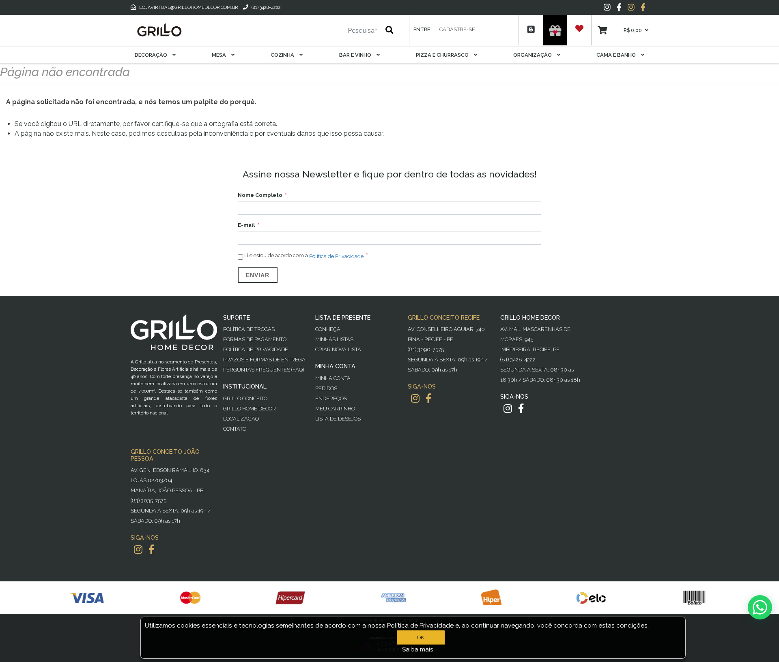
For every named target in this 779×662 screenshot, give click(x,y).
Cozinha (283, 55)
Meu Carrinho (335, 409)
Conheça (327, 329)
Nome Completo (260, 195)
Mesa (219, 55)
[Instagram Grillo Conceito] (631, 7)
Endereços (331, 398)
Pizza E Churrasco (443, 55)
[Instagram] (607, 7)
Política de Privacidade (255, 349)
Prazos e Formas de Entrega (264, 360)
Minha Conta (333, 378)
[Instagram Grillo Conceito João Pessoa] (138, 549)
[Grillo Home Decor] (159, 30)
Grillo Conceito (245, 398)
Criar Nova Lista (338, 349)
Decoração (151, 55)
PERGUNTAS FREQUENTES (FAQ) (263, 370)
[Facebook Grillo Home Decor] (521, 408)
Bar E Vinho (355, 55)
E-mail (246, 225)
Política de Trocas (249, 329)
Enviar (257, 275)
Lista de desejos (338, 419)
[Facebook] (619, 7)
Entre (421, 29)
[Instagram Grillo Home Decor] (507, 408)
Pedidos (326, 388)
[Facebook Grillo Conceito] (643, 7)
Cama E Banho (616, 55)
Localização (241, 419)
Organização (533, 55)
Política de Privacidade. (337, 256)
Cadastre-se (457, 29)
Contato (234, 429)
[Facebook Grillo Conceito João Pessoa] (151, 549)
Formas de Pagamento (254, 339)
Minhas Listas (334, 339)
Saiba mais (417, 649)
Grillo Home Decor (249, 409)
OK (420, 637)
